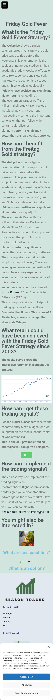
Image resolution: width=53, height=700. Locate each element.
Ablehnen (26, 685)
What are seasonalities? (26, 552)
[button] (48, 646)
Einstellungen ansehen (26, 693)
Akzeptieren (26, 676)
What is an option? (26, 568)
